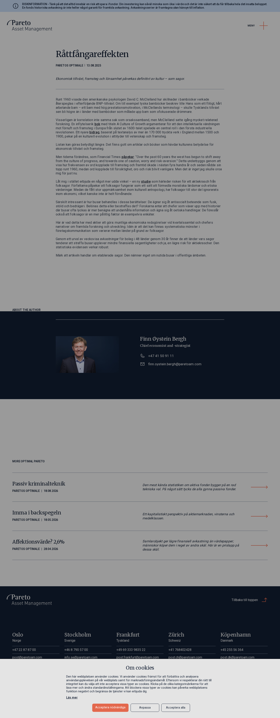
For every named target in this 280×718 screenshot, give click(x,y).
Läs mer (72, 697)
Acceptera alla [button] (175, 707)
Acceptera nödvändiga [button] (110, 707)
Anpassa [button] (145, 707)
